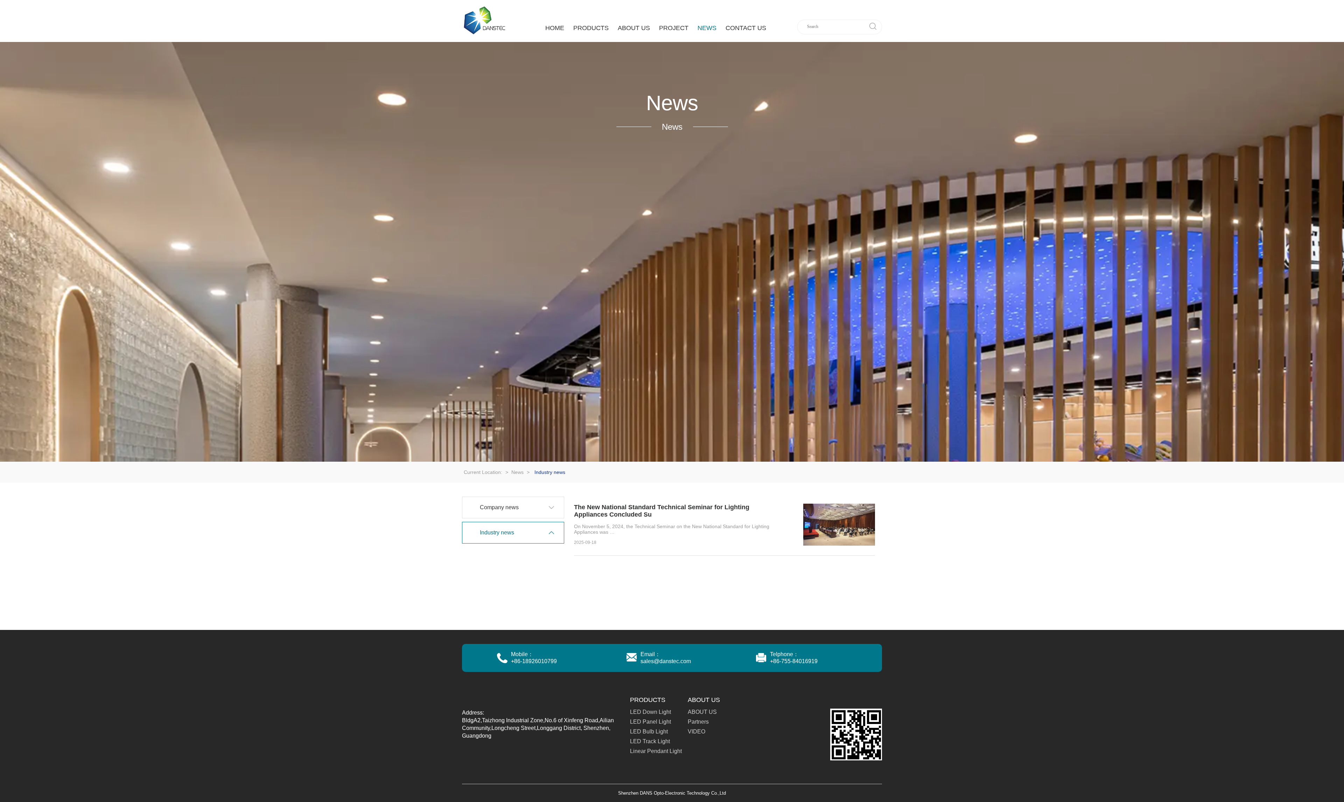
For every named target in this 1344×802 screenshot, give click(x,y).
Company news (499, 507)
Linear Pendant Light (656, 751)
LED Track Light (650, 741)
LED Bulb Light (649, 731)
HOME (554, 27)
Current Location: (484, 472)
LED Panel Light (650, 722)
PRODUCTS (591, 27)
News (707, 27)
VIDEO (696, 731)
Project (673, 27)
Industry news (497, 532)
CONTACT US (746, 27)
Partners (698, 722)
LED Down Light (650, 712)
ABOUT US (634, 27)
